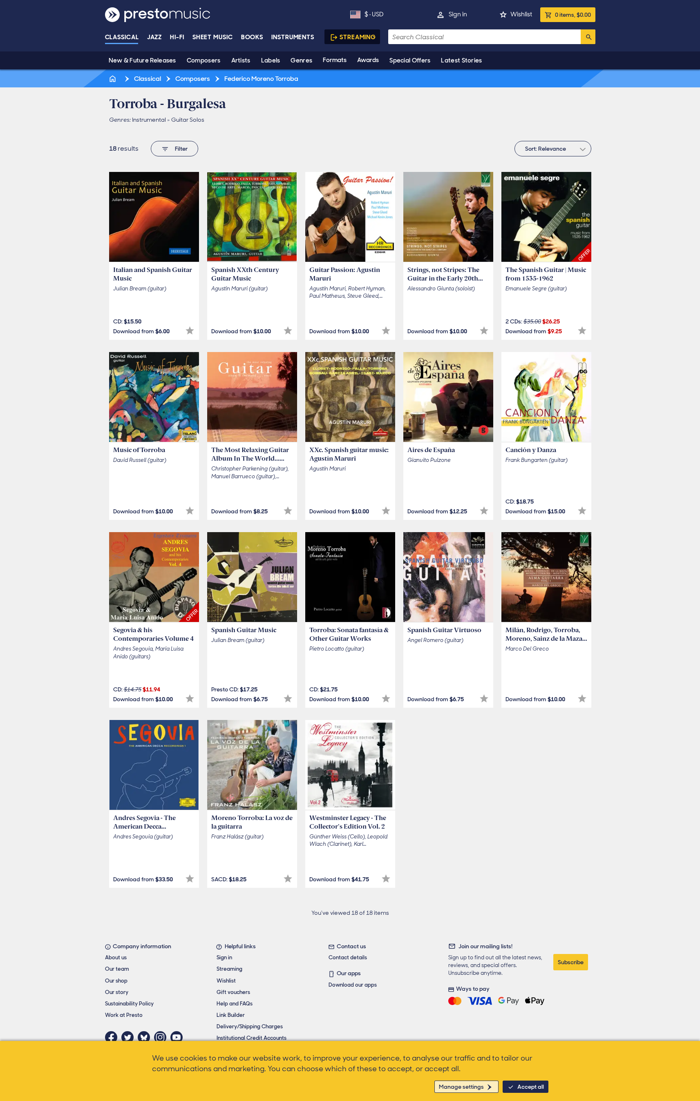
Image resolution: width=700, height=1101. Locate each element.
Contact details (348, 957)
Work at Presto (124, 1015)
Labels (270, 60)
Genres (301, 60)
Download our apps (353, 984)
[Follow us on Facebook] (113, 1037)
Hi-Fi (177, 37)
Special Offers (409, 60)
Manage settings (461, 1086)
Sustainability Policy (129, 1003)
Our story (116, 992)
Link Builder (231, 1015)
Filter (181, 148)
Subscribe (571, 962)
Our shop (116, 980)
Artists (240, 60)
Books (252, 37)
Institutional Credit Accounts (251, 1037)
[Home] (113, 78)
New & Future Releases (142, 60)
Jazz (154, 37)
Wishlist (521, 14)
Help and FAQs (235, 1003)
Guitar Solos (187, 119)
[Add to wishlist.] (190, 330)
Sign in (458, 14)
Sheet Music (212, 37)
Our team (117, 968)
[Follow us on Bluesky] (146, 1037)
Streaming (358, 37)
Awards (368, 60)
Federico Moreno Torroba (260, 78)
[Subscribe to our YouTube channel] (178, 1037)
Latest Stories (461, 60)
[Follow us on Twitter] (129, 1037)
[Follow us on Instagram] (162, 1037)
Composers (204, 60)
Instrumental (149, 119)
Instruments (292, 37)
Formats (335, 60)
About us (116, 957)
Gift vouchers (233, 992)
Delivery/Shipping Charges (250, 1026)
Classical (122, 37)
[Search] (588, 36)
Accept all (530, 1086)
